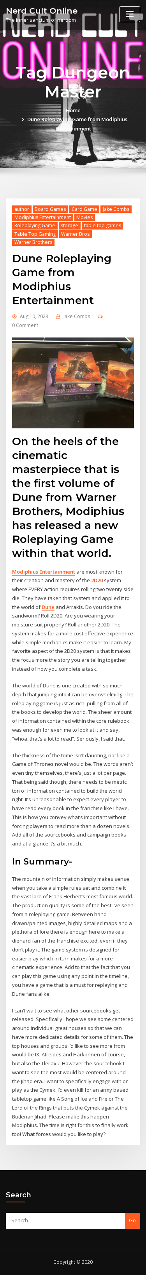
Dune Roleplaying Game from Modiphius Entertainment (61, 279)
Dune (48, 607)
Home (73, 110)
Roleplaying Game (34, 225)
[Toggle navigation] (129, 14)
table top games (102, 225)
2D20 (97, 580)
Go (132, 1220)
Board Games (50, 209)
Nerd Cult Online (41, 11)
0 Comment (25, 325)
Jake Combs (116, 209)
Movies (84, 217)
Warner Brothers (33, 242)
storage (69, 225)
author (21, 209)
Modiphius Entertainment (42, 217)
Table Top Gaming (35, 234)
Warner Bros (75, 234)
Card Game (84, 209)
